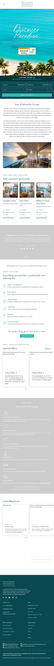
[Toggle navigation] (4, 4)
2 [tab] (25, 256)
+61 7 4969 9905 (7, 605)
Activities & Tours (8, 631)
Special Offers (32, 617)
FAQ (29, 634)
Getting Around (8, 628)
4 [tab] (28, 256)
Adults (5, 89)
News (29, 637)
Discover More (27, 336)
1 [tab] (24, 256)
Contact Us (31, 625)
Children (30, 89)
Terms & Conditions (8, 653)
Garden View (31, 608)
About (30, 631)
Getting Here (7, 625)
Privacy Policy (17, 653)
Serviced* (28, 43)
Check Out (31, 85)
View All (48, 348)
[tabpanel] (27, 240)
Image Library (6, 655)
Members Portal (41, 653)
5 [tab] (30, 256)
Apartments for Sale (16, 655)
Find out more (21, 488)
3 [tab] (27, 256)
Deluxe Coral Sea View (35, 614)
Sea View (30, 611)
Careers (34, 653)
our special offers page (44, 483)
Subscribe (37, 566)
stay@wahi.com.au (7, 609)
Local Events (7, 634)
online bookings (33, 483)
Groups (30, 628)
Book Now (34, 488)
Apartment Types (33, 605)
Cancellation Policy (26, 653)
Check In (5, 85)
